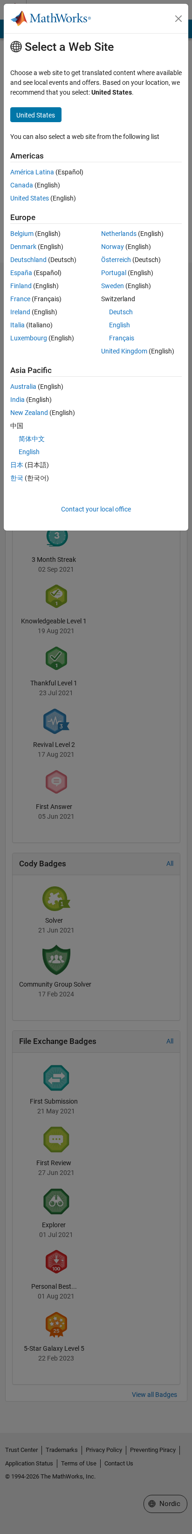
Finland (21, 286)
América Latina (32, 172)
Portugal (113, 272)
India (17, 399)
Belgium (22, 233)
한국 (16, 478)
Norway (112, 246)
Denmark (23, 246)
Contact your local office (96, 509)
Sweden (112, 286)
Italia (17, 325)
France (20, 299)
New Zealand (29, 412)
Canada (21, 185)
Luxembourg (28, 338)
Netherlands (119, 233)
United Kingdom (124, 351)
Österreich (116, 259)
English (119, 325)
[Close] (178, 18)
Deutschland (28, 259)
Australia (23, 386)
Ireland (20, 312)
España (21, 272)
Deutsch (121, 312)
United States (29, 198)
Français (121, 338)
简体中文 (32, 438)
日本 (16, 465)
